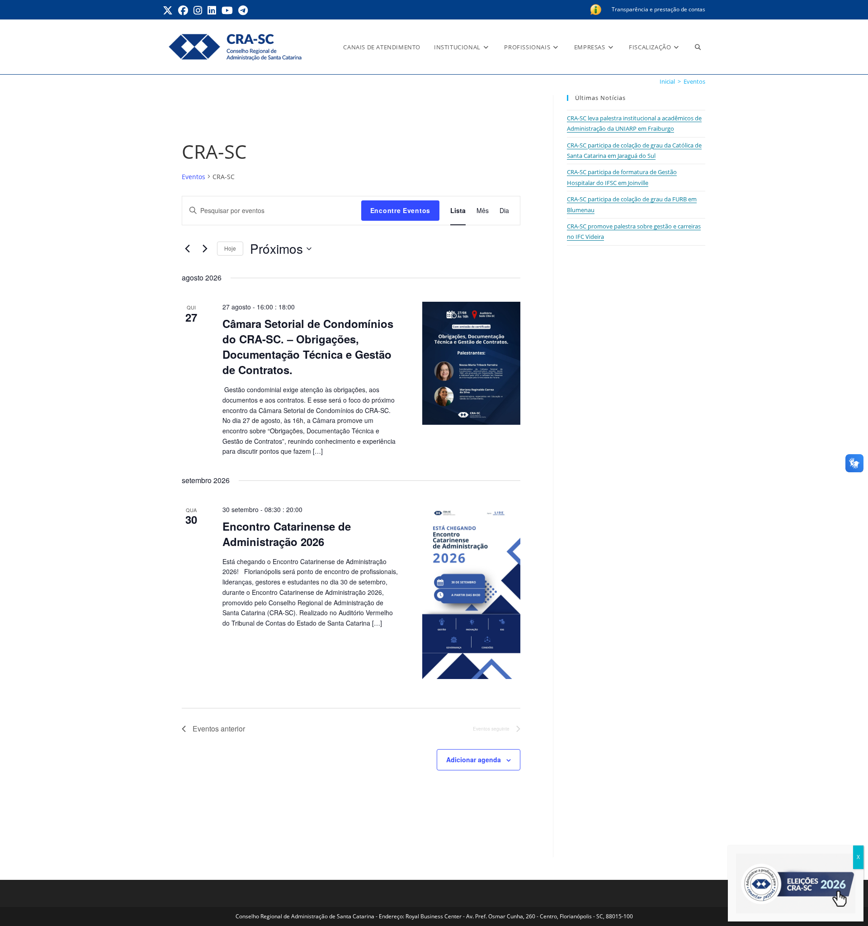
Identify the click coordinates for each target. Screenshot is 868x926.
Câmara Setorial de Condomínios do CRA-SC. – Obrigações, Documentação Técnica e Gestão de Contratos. (307, 346)
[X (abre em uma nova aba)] (169, 10)
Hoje (230, 248)
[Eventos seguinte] (204, 248)
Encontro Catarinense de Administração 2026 (286, 533)
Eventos (694, 81)
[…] (317, 451)
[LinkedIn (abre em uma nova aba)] (212, 10)
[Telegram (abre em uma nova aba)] (243, 10)
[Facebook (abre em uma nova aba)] (183, 10)
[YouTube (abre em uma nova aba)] (227, 10)
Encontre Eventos (400, 210)
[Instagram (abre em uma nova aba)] (198, 10)
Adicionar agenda (473, 759)
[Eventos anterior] (187, 248)
